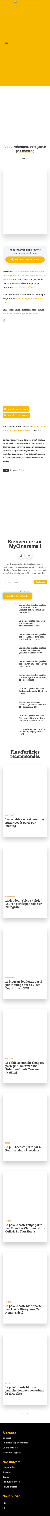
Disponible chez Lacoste (16, 415)
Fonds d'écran (10, 1486)
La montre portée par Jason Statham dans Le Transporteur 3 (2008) (32, 623)
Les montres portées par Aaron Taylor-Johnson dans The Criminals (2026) (32, 704)
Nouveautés (9, 1467)
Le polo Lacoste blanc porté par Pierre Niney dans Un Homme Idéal (23, 1309)
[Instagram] (21, 556)
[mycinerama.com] (30, 43)
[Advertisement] (25, 114)
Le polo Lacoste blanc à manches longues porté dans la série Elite (24, 1390)
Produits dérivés (11, 1481)
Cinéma (8, 1221)
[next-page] (27, 1413)
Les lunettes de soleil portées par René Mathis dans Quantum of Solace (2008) (32, 650)
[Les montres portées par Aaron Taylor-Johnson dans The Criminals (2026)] (9, 705)
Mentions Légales (12, 1452)
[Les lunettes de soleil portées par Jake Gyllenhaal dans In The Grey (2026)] (9, 678)
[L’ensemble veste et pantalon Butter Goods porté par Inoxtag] (25, 787)
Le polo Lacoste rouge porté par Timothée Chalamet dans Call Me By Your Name (25, 1228)
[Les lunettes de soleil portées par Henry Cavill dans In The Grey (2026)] (9, 664)
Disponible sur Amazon (16, 408)
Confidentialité (10, 1447)
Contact (7, 1438)
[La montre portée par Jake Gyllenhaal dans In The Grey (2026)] (9, 691)
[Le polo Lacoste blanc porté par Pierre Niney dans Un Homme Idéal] (25, 1274)
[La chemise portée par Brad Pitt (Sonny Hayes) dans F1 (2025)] (9, 732)
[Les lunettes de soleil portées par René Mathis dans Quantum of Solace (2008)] (9, 650)
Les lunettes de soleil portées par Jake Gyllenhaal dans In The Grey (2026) (32, 677)
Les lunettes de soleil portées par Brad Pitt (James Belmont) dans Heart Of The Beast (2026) (32, 608)
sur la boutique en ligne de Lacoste (20, 313)
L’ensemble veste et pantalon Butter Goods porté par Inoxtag (24, 822)
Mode (7, 1143)
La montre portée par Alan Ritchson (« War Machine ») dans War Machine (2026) (32, 718)
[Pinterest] (29, 556)
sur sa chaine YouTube (22, 287)
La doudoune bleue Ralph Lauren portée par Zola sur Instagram (23, 903)
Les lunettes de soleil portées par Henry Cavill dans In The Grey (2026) (33, 664)
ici (43, 430)
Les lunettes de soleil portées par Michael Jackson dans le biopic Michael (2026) (32, 636)
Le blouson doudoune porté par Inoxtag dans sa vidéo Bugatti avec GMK (23, 984)
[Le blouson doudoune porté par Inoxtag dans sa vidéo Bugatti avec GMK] (25, 950)
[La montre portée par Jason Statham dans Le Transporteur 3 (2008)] (9, 623)
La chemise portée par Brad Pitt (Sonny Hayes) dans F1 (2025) (32, 731)
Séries (6, 1477)
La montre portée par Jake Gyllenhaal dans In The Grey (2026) (33, 691)
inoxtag (13, 470)
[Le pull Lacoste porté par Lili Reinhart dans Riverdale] (25, 1115)
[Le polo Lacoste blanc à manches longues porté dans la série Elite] (25, 1355)
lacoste (22, 470)
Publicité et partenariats (15, 1442)
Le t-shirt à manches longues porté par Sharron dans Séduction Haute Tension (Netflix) (24, 1067)
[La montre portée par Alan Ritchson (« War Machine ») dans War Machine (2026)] (9, 718)
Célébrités (25, 158)
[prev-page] (22, 1413)
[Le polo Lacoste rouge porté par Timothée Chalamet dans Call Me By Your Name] (25, 1193)
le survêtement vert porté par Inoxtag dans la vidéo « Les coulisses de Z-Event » (24, 275)
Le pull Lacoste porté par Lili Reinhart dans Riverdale (24, 1148)
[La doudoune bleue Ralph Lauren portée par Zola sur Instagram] (25, 869)
